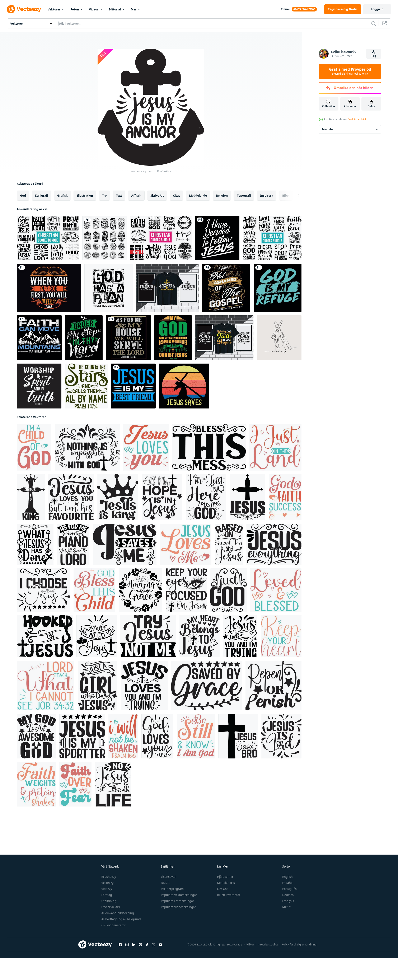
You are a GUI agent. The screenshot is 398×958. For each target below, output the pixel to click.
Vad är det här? (357, 119)
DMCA (165, 883)
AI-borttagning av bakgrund (121, 919)
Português (289, 889)
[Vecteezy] (24, 9)
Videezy (106, 889)
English (287, 877)
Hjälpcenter (225, 877)
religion (222, 195)
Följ (373, 56)
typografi (244, 195)
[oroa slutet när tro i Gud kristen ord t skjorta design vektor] (224, 337)
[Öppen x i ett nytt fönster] (153, 944)
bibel (285, 195)
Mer (133, 9)
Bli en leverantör (228, 895)
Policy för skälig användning (299, 944)
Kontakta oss (226, 883)
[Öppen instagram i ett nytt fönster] (127, 944)
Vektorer (54, 9)
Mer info (327, 129)
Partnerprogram (172, 889)
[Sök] (373, 23)
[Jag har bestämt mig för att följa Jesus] (217, 238)
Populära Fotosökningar (177, 901)
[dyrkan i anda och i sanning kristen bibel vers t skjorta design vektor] (39, 386)
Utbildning (108, 901)
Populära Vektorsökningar (179, 895)
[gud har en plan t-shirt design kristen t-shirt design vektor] (108, 288)
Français (288, 901)
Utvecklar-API (110, 907)
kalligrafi (41, 195)
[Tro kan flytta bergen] (39, 337)
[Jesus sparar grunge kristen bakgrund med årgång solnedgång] (184, 386)
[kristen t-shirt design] (49, 288)
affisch (136, 195)
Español (287, 883)
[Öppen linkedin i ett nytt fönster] (133, 944)
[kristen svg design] (34, 447)
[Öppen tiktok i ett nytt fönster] (147, 944)
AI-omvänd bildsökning (117, 913)
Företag (106, 895)
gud (23, 195)
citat (176, 195)
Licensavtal (168, 877)
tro (104, 195)
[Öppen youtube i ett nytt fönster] (160, 944)
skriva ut (157, 195)
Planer (285, 9)
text (119, 195)
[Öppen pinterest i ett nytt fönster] (140, 944)
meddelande (198, 195)
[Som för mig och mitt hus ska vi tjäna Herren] (128, 337)
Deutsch (288, 895)
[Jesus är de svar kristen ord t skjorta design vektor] (167, 288)
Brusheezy (108, 877)
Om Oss (222, 889)
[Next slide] (295, 196)
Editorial (115, 9)
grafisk (62, 195)
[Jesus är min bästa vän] (133, 386)
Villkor (250, 944)
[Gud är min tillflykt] (277, 288)
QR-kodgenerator (113, 925)
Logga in (377, 9)
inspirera (266, 195)
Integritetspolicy (268, 944)
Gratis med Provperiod (350, 71)
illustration (85, 195)
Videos (94, 9)
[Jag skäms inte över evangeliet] (226, 288)
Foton (74, 9)
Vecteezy (107, 883)
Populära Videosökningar (178, 907)
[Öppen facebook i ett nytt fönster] (120, 944)
